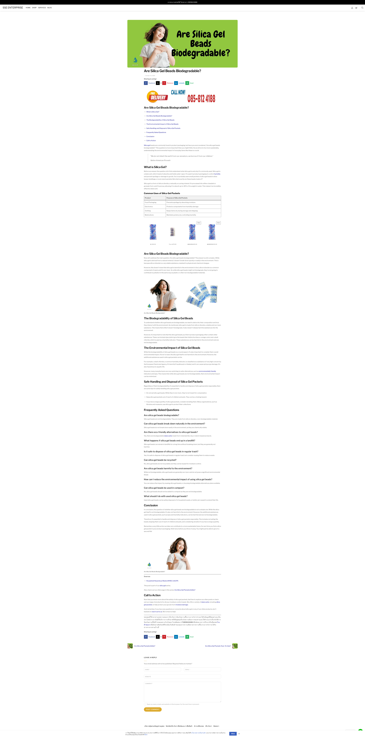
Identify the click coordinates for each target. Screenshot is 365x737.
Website (148, 676)
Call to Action (151, 140)
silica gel (163, 585)
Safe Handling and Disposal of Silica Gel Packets (163, 128)
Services (42, 8)
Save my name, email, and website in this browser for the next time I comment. (173, 704)
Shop (34, 8)
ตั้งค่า (146, 734)
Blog (49, 8)
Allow (233, 733)
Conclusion (150, 136)
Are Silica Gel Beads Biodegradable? (172, 71)
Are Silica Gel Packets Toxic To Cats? (218, 646)
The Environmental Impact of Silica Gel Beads (162, 124)
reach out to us (157, 612)
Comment (149, 683)
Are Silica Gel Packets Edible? (184, 590)
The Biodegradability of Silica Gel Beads (160, 120)
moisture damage (181, 605)
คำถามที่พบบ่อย (199, 726)
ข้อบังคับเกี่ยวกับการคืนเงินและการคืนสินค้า (179, 726)
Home (28, 8)
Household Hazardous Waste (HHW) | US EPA (162, 581)
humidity (217, 174)
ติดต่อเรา (216, 726)
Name (147, 669)
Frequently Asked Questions (156, 132)
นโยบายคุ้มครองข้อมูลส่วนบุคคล (154, 726)
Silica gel (147, 145)
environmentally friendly (207, 371)
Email (187, 669)
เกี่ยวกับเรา (208, 726)
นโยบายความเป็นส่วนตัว (198, 733)
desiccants (168, 436)
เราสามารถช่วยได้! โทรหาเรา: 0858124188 (182, 2)
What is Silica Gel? (152, 112)
